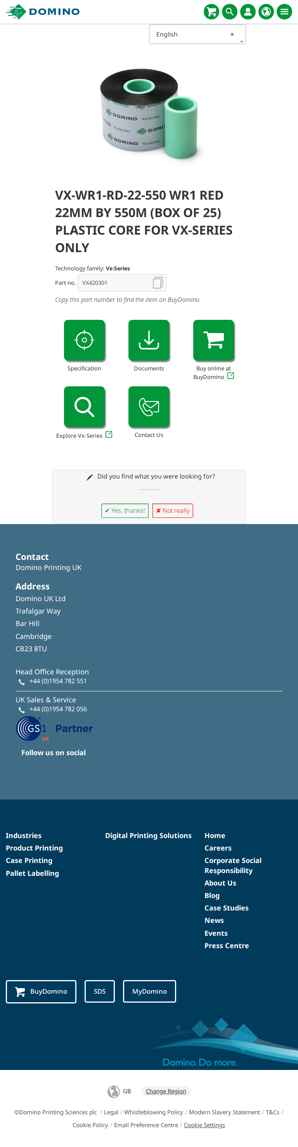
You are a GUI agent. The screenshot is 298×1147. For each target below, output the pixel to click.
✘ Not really (173, 510)
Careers (218, 847)
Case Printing (29, 860)
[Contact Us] (148, 406)
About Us (220, 882)
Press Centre (226, 945)
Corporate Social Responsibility (233, 865)
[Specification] (84, 340)
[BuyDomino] (211, 11)
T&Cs (272, 1112)
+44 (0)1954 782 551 (58, 681)
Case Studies (226, 907)
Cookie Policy (90, 1125)
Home (214, 835)
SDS (100, 991)
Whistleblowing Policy (153, 1112)
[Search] (229, 11)
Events (216, 933)
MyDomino (149, 991)
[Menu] (284, 11)
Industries (24, 835)
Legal (111, 1112)
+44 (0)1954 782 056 (58, 709)
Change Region (166, 1091)
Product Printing (34, 847)
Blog (212, 895)
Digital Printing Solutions (148, 835)
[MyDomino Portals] (248, 11)
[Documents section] (148, 340)
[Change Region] (266, 11)
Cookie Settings (204, 1125)
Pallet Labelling (32, 873)
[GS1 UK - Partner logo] (54, 728)
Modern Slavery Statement (224, 1112)
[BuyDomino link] (213, 340)
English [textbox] (195, 34)
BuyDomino (48, 991)
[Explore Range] (84, 406)
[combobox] (197, 34)
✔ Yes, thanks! (125, 510)
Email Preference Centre (146, 1125)
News (214, 920)
